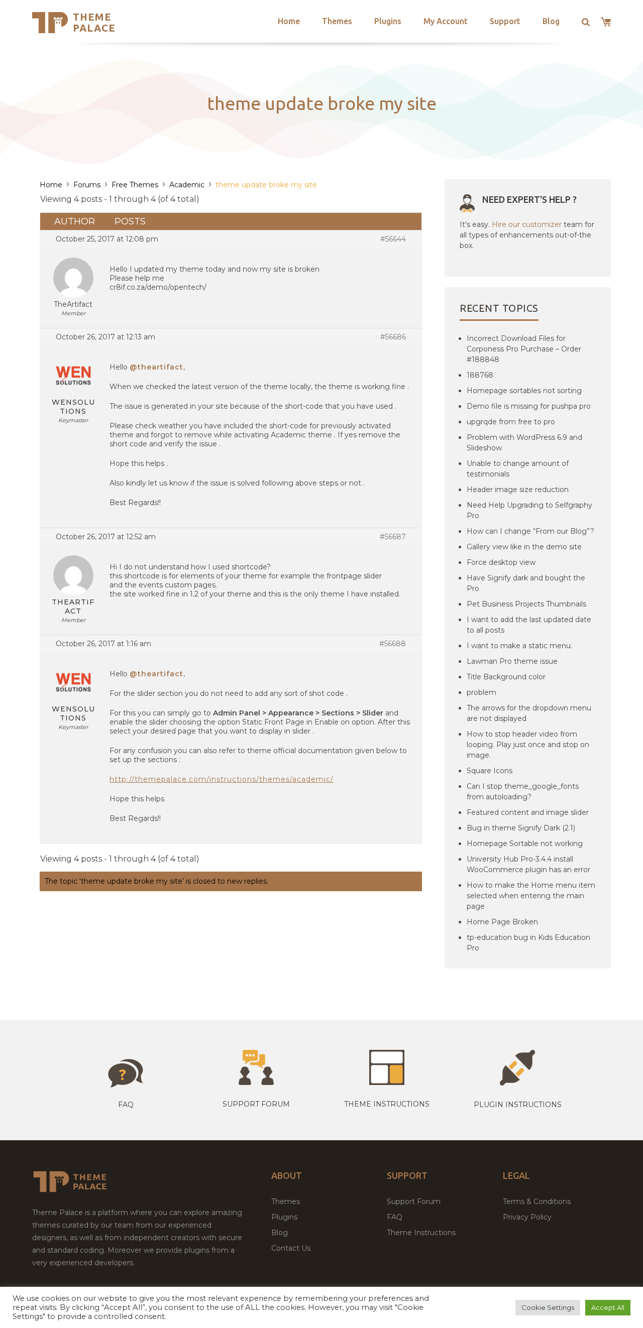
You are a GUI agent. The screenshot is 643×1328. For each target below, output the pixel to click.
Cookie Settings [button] (547, 1307)
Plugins (387, 21)
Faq (126, 1104)
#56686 (393, 336)
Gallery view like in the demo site (524, 546)
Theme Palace (94, 22)
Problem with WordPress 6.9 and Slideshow (524, 442)
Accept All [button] (607, 1307)
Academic (186, 184)
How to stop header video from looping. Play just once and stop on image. (528, 745)
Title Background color (506, 676)
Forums (86, 184)
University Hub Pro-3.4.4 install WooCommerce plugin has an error (528, 864)
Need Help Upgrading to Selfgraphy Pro (529, 510)
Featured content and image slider (528, 812)
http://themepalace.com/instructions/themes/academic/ (222, 779)
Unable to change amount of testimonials (518, 468)
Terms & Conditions (537, 1201)
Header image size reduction (518, 489)
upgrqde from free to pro (511, 421)
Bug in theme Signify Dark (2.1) (521, 827)
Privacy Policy (527, 1217)
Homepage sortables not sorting (524, 390)
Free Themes (135, 184)
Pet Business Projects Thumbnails (526, 604)
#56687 (393, 536)
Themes (337, 21)
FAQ (394, 1217)
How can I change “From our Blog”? (530, 531)
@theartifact (156, 367)
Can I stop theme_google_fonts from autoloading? (523, 791)
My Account (445, 21)
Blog (551, 21)
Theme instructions (387, 1104)
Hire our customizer (527, 224)
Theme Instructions (421, 1232)
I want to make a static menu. (519, 645)
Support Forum (256, 1104)
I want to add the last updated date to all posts (529, 625)
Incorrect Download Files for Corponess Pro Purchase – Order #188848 (524, 349)
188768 (480, 375)
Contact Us (290, 1248)
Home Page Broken (502, 921)
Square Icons (489, 770)
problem (481, 692)
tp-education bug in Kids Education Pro (528, 942)
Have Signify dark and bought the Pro (526, 583)
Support (505, 21)
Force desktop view (501, 562)
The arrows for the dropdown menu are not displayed (529, 713)
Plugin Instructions (518, 1104)
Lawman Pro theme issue (512, 661)
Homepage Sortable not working (525, 843)
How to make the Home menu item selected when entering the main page (531, 896)
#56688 (392, 643)
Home (289, 21)
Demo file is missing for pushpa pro (529, 406)
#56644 (393, 239)
